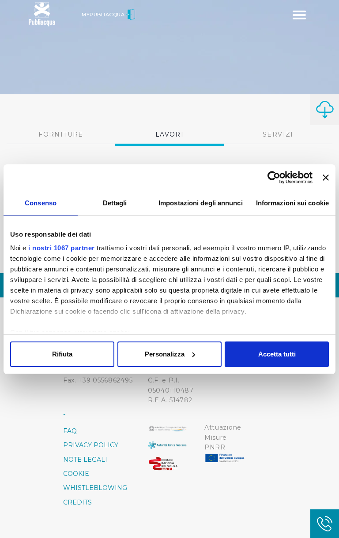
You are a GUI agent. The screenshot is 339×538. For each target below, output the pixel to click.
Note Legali (85, 460)
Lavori (169, 134)
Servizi (278, 134)
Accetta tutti (277, 354)
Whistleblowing (95, 488)
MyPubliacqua (104, 14)
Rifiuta (62, 354)
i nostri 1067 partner (61, 248)
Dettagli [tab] (115, 203)
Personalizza (165, 354)
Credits (77, 502)
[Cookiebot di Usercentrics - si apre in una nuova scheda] (274, 177)
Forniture (60, 134)
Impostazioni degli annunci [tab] (200, 203)
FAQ (70, 431)
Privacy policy (90, 445)
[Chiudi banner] (326, 177)
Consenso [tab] (40, 203)
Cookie (76, 474)
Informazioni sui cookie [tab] (292, 203)
